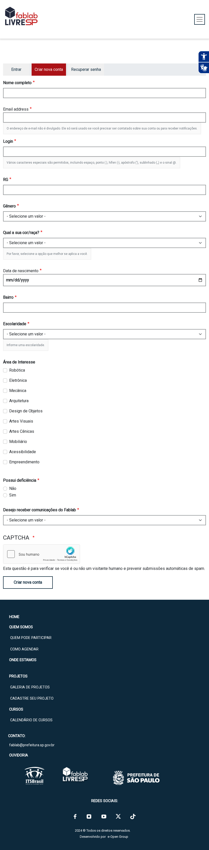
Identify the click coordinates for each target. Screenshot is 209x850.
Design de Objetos (26, 411)
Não (12, 488)
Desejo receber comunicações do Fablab (39, 509)
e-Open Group (118, 837)
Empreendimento (24, 462)
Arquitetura (19, 400)
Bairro (8, 297)
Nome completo (17, 82)
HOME (14, 617)
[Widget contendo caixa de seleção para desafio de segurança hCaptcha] (41, 554)
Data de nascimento (20, 270)
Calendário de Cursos (31, 720)
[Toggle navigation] (199, 19)
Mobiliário (18, 441)
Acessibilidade (22, 451)
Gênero (9, 206)
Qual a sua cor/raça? (21, 232)
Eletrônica (18, 380)
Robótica (17, 370)
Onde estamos (22, 660)
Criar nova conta (28, 582)
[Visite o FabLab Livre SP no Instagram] (89, 816)
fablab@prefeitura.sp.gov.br (32, 745)
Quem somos (21, 627)
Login (8, 141)
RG (5, 179)
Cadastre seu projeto (32, 698)
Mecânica (17, 390)
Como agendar (24, 649)
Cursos (16, 709)
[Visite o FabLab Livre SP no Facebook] (75, 816)
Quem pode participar (30, 638)
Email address (16, 109)
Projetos (18, 676)
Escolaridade (14, 323)
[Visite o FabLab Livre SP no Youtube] (103, 816)
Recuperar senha (86, 69)
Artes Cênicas (21, 431)
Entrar (16, 69)
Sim (12, 495)
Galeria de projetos (30, 687)
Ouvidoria (18, 755)
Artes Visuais (21, 421)
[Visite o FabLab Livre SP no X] (118, 816)
